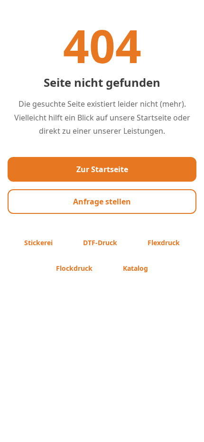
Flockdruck (74, 268)
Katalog (135, 268)
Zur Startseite (102, 169)
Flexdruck (164, 242)
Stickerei (38, 242)
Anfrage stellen (102, 201)
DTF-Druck (100, 242)
